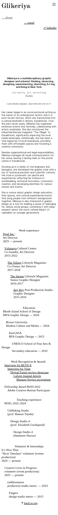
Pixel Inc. (9, 234)
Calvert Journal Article (27, 376)
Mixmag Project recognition (33, 379)
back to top (30, 503)
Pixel (29, 95)
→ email (29, 22)
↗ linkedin (50, 27)
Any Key (18, 289)
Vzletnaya (10, 248)
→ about (6, 17)
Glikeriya (15, 5)
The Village (14, 262)
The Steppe (17, 276)
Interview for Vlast (18, 368)
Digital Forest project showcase (29, 372)
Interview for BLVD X (18, 365)
